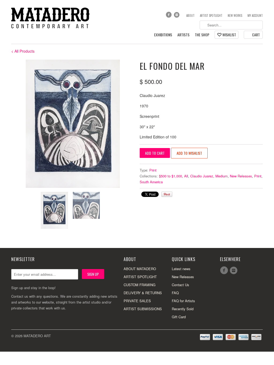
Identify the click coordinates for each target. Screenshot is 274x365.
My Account (255, 15)
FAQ (175, 292)
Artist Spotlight (211, 15)
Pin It (166, 194)
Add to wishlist (189, 153)
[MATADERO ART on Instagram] (177, 16)
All (186, 175)
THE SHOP (202, 34)
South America (151, 181)
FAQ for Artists (183, 300)
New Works (235, 15)
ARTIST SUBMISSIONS (143, 308)
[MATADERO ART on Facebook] (169, 16)
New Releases (241, 175)
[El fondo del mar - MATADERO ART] (72, 124)
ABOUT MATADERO (140, 268)
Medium (221, 175)
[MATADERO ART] (51, 17)
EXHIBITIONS (163, 34)
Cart (256, 34)
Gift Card (179, 316)
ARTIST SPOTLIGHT (140, 276)
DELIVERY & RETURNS (143, 292)
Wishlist (229, 34)
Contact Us (180, 284)
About (190, 15)
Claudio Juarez (201, 175)
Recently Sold (182, 308)
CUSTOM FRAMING (139, 284)
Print (153, 170)
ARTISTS (183, 34)
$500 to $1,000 (170, 175)
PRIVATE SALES (137, 300)
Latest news (181, 268)
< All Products (23, 51)
